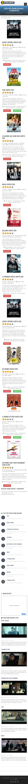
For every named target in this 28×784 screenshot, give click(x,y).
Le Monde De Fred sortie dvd (12, 416)
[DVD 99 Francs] (14, 356)
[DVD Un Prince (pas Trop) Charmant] (14, 449)
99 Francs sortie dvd (10, 369)
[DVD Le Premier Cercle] (14, 263)
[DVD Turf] (14, 77)
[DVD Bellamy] (14, 217)
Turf (8, 516)
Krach (8, 552)
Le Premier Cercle (11, 559)
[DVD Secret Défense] (14, 29)
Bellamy (8, 572)
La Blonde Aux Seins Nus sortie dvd (13, 137)
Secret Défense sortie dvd (11, 42)
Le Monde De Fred (11, 580)
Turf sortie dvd (8, 90)
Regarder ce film (17, 110)
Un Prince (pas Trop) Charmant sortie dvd (13, 463)
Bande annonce (7, 64)
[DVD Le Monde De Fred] (14, 403)
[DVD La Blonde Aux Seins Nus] (14, 123)
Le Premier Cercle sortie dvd (12, 276)
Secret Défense (10, 523)
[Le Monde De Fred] (14, 659)
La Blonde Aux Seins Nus (12, 529)
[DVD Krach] (14, 171)
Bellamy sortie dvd (9, 230)
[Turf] (14, 717)
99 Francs (9, 537)
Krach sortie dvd (8, 184)
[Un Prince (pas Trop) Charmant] (14, 688)
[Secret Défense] (14, 631)
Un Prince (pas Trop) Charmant (14, 544)
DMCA (16, 779)
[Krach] (14, 746)
